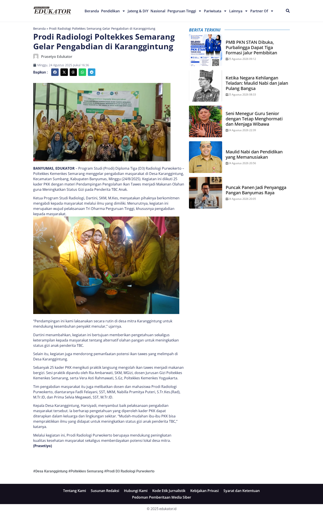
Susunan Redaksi (105, 490)
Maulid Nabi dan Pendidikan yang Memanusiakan (254, 154)
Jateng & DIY (138, 11)
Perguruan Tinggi (181, 11)
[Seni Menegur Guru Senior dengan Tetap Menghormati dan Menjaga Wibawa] (205, 121)
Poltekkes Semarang (87, 471)
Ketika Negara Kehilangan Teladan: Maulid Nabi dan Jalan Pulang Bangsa (257, 83)
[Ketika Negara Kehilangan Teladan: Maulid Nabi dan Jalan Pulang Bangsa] (205, 86)
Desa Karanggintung (51, 471)
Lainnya (235, 11)
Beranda (92, 11)
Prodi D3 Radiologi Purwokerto (130, 471)
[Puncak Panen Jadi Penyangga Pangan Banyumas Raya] (205, 193)
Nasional (158, 11)
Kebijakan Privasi (204, 490)
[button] (55, 72)
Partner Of (259, 11)
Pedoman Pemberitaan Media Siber (161, 497)
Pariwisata (212, 11)
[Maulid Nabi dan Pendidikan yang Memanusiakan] (205, 157)
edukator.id (167, 509)
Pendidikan (110, 11)
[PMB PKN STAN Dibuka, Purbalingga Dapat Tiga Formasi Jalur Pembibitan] (205, 50)
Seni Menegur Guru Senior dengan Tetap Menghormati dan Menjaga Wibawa (254, 119)
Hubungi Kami (135, 490)
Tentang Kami (74, 490)
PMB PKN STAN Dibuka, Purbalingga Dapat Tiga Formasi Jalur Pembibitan (251, 47)
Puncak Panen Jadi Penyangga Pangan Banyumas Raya (256, 190)
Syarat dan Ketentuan (241, 490)
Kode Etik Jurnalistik (168, 490)
